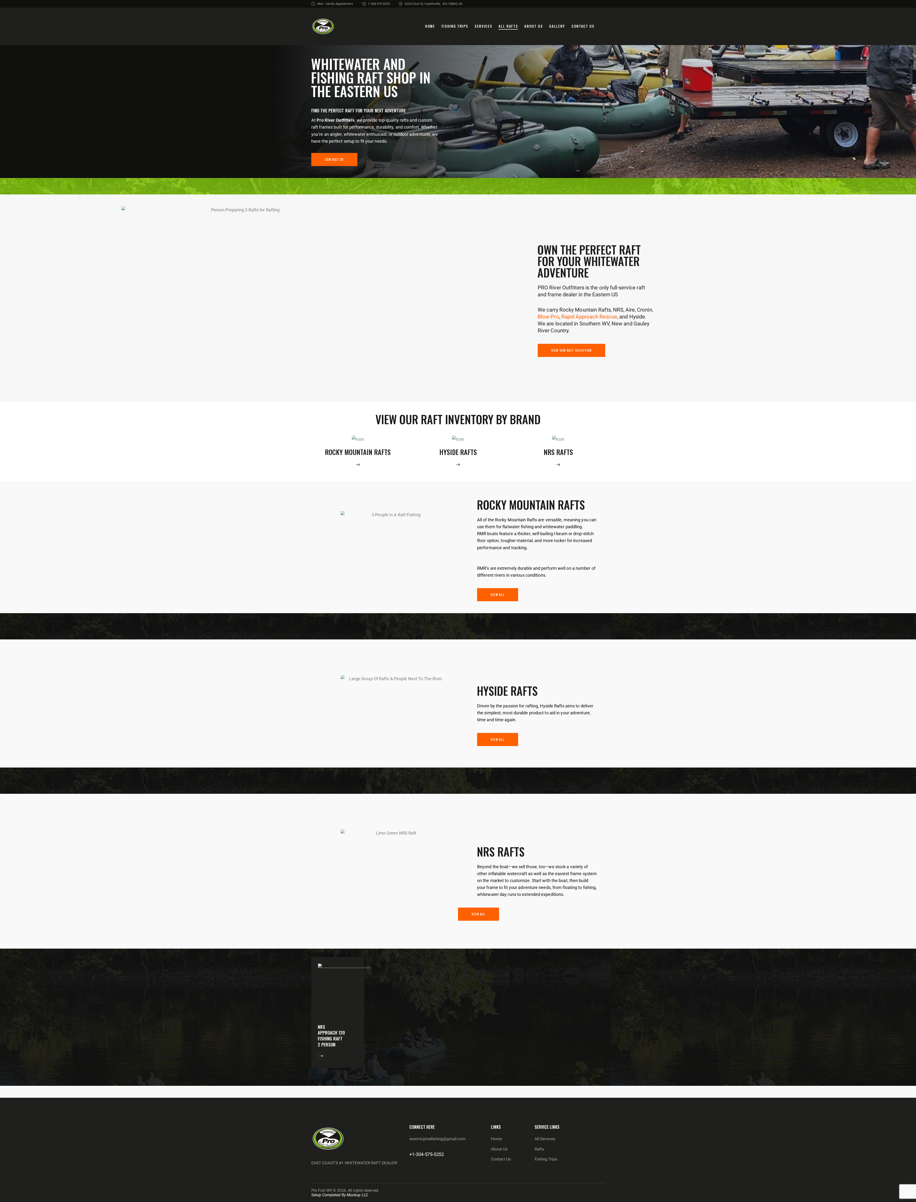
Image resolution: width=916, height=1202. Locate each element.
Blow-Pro (548, 317)
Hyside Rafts (458, 452)
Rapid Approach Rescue (589, 317)
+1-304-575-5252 (426, 1154)
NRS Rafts (558, 452)
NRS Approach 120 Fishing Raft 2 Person (331, 1035)
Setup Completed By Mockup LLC (339, 1195)
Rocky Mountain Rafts (358, 452)
